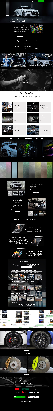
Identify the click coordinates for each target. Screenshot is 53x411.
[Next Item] (51, 11)
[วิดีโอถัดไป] (52, 59)
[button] (13, 1)
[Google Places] (22, 407)
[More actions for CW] (1, 51)
